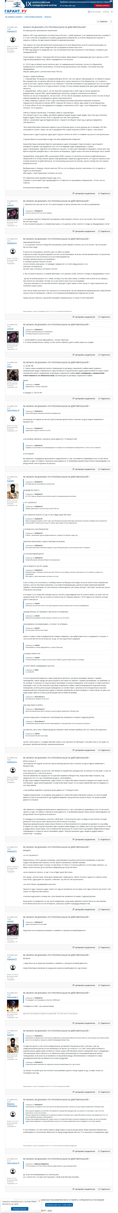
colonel (10, 205)
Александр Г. (12, 997)
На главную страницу (13, 17)
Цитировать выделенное (85, 193)
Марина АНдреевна (12, 1105)
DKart (9, 366)
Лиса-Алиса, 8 (13, 410)
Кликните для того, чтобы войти (59, 1205)
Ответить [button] (103, 21)
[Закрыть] (39, 1201)
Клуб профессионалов (33, 17)
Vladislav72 (12, 31)
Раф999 (10, 481)
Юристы (48, 17)
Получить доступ (19, 1209)
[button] (111, 12)
